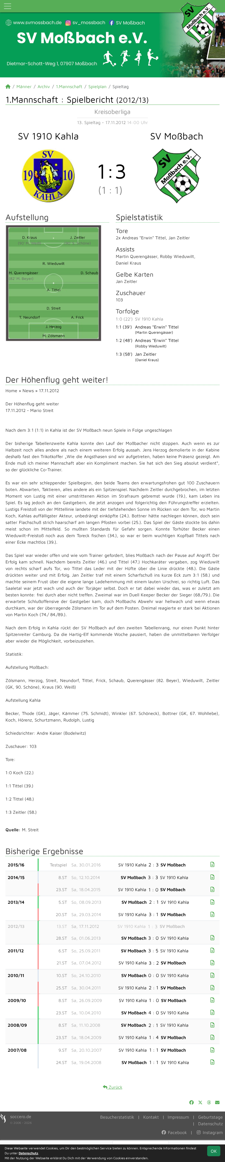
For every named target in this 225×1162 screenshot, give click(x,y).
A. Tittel (53, 289)
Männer (24, 86)
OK (214, 1151)
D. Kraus (29, 237)
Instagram (212, 1132)
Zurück (114, 1087)
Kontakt (151, 1117)
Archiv (44, 86)
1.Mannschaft (69, 86)
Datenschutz (210, 1123)
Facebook (177, 1132)
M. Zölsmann (54, 335)
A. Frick (77, 317)
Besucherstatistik (117, 1117)
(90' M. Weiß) (29, 243)
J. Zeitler (77, 237)
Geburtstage (210, 1117)
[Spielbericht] (212, 864)
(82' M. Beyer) (21, 278)
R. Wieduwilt (53, 263)
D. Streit (54, 308)
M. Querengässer (23, 272)
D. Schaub (89, 272)
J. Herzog (53, 326)
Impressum (178, 1117)
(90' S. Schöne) (77, 243)
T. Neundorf (29, 317)
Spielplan (97, 86)
